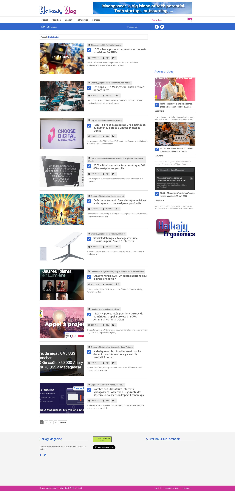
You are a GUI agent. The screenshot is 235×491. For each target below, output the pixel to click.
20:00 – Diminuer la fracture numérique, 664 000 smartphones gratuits (119, 167)
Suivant (63, 422)
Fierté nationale (108, 120)
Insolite (128, 82)
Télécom (121, 234)
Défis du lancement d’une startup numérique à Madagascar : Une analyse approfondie (119, 202)
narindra (109, 95)
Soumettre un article (172, 488)
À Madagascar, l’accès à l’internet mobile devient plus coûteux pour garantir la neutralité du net (117, 354)
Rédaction (56, 20)
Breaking (94, 82)
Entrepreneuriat (117, 82)
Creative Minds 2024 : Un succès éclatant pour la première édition (120, 277)
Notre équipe (82, 20)
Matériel (114, 234)
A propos (96, 20)
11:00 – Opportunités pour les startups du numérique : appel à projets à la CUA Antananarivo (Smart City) (118, 316)
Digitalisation (96, 45)
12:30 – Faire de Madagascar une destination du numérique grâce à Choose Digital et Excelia (119, 127)
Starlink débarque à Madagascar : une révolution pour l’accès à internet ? (115, 240)
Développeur (96, 271)
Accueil (45, 20)
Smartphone (127, 158)
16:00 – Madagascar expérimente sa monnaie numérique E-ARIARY (119, 51)
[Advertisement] (175, 51)
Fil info (105, 45)
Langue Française (121, 271)
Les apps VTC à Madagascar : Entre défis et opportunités (118, 88)
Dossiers (68, 20)
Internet (105, 385)
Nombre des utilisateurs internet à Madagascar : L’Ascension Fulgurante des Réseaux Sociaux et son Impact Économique (119, 391)
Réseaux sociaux (136, 271)
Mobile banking (115, 45)
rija (107, 58)
